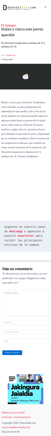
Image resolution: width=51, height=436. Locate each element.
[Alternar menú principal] (45, 7)
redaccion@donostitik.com (16, 427)
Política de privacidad (13, 412)
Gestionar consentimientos (16, 417)
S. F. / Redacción (8, 55)
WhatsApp (16, 231)
